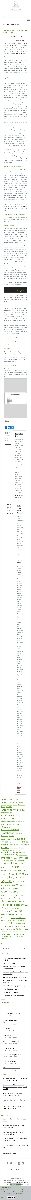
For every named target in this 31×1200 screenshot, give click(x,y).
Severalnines (20, 920)
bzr (23, 810)
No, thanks (11, 1197)
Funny (26, 844)
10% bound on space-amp (11, 1068)
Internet (23, 857)
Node (8, 885)
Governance (5, 850)
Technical (10, 929)
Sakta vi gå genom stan (10, 989)
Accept (3, 1197)
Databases (7, 832)
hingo (20, 36)
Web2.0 (22, 934)
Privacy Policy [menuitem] (15, 1170)
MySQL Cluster (18, 882)
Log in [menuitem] (3, 16)
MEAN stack (13, 870)
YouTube (4, 938)
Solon (11, 923)
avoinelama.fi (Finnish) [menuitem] (10, 1154)
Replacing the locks (9, 1061)
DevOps (11, 836)
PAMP (3, 898)
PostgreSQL (16, 911)
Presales (4, 914)
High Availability (9, 854)
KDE (15, 860)
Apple (15, 805)
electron (18, 842)
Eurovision (4, 844)
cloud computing (9, 815)
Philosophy (18, 905)
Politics (5, 911)
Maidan (20, 863)
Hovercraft (23, 236)
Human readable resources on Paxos (15, 977)
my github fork (20, 53)
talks (3, 929)
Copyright (5, 827)
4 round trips (7, 1035)
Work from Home (14, 936)
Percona (6, 901)
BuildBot (9, 807)
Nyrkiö (22, 885)
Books (3, 807)
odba (3, 888)
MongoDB (22, 873)
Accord (3, 805)
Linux (14, 863)
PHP (26, 905)
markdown (5, 870)
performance (18, 901)
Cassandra (5, 813)
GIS (11, 848)
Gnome (21, 848)
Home (3, 24)
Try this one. (7, 1028)
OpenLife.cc (16, 9)
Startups (18, 923)
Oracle (16, 895)
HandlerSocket (15, 850)
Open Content (12, 888)
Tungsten (24, 932)
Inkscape (15, 858)
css (21, 830)
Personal (6, 904)
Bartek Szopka (18, 62)
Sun (23, 923)
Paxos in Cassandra (9, 1048)
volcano (16, 934)
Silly (27, 920)
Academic (21, 802)
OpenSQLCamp (6, 895)
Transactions (16, 932)
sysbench (20, 926)
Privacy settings (15, 1185)
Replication (11, 920)
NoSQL (15, 885)
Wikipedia (4, 936)
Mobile (13, 874)
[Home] (15, 4)
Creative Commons (10, 830)
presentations (23, 40)
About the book (9, 799)
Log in (7, 421)
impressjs (16, 40)
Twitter (3, 934)
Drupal (4, 842)
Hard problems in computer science (13, 852)
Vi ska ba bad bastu (9, 963)
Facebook (12, 844)
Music (22, 877)
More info (19, 1193)
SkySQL (4, 923)
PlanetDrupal (15, 908)
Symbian (10, 926)
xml (22, 936)
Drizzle (21, 838)
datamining (18, 833)
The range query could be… (12, 1013)
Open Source (9, 891)
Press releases (6, 918)
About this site (9, 802)
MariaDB (18, 866)
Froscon (19, 844)
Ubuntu (9, 934)
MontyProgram (10, 877)
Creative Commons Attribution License (16, 1182)
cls (19, 815)
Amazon (9, 805)
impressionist (23, 855)
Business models (11, 809)
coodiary (16, 824)
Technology (22, 929)
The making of (6, 932)
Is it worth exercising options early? (14, 986)
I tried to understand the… (11, 1041)
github (15, 848)
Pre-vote (6, 1007)
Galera (5, 847)
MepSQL (22, 870)
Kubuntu (20, 860)
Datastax (4, 836)
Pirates (4, 908)
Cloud (12, 813)
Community (9, 818)
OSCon (23, 895)
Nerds (3, 885)
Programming (18, 917)
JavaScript (5, 861)
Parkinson (9, 898)
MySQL (6, 881)
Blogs (8, 24)
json (11, 860)
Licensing (5, 863)
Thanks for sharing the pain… (12, 1055)
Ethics (25, 842)
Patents (17, 898)
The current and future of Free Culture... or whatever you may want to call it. (15, 1087)
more (3, 999)
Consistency (6, 824)
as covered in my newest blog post (20, 558)
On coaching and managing (12, 992)
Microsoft (5, 874)
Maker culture (6, 867)
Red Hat (4, 920)
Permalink (8, 444)
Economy (12, 842)
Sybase (3, 926)
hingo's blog (15, 24)
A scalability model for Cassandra (13, 995)
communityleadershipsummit (13, 822)
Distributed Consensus (8, 839)
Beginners (21, 805)
